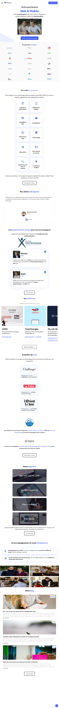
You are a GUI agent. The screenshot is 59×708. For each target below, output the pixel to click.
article (29, 375)
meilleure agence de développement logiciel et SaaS (35, 446)
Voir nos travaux (28, 347)
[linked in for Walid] (45, 272)
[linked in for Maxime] (45, 252)
